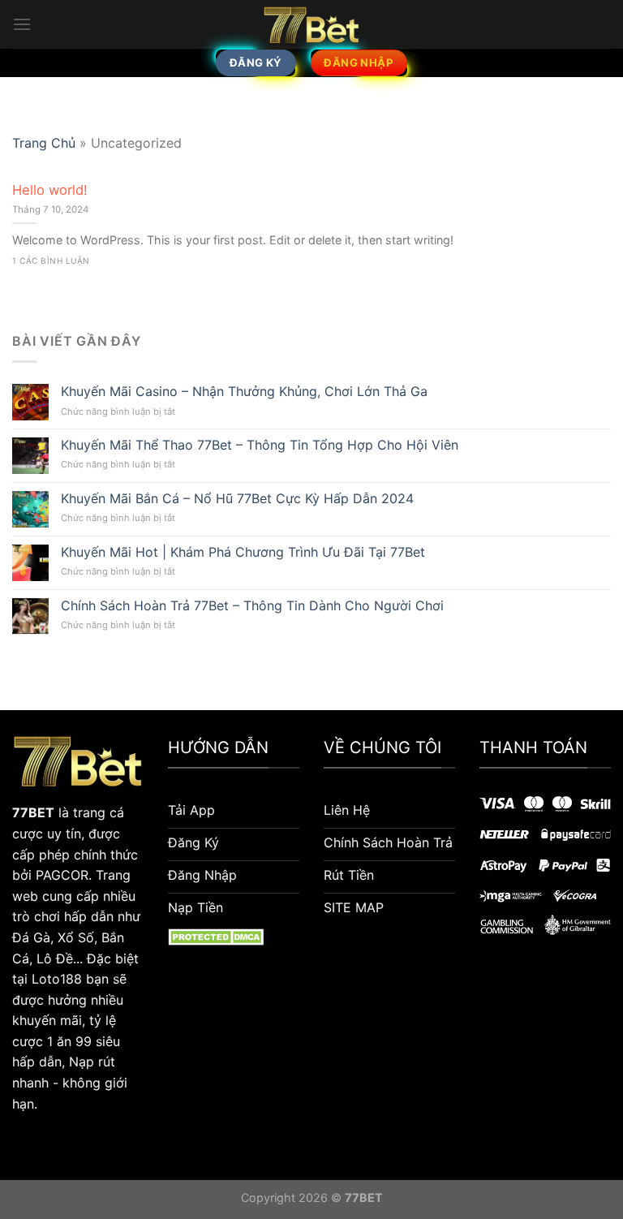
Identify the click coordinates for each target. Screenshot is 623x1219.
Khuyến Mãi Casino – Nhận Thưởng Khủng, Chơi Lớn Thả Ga (244, 391)
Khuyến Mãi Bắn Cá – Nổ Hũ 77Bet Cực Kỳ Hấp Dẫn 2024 (237, 498)
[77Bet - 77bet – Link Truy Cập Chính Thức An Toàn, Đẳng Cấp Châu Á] (311, 25)
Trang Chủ (43, 143)
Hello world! (50, 190)
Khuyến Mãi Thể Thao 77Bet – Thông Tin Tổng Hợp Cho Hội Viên (259, 445)
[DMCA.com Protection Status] (218, 936)
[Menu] (22, 24)
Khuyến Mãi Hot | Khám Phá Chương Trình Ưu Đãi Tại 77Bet (243, 552)
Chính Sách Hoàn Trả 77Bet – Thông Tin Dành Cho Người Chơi (252, 606)
